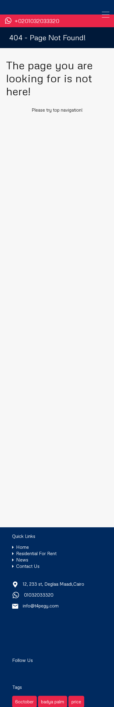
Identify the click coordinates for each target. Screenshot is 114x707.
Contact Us (28, 566)
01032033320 (39, 594)
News (22, 560)
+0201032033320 (37, 21)
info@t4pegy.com (41, 605)
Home (22, 547)
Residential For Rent (36, 553)
